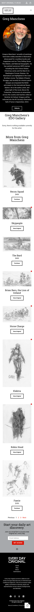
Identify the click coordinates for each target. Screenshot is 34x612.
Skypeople (17, 223)
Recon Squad (17, 191)
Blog (17, 567)
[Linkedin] (23, 596)
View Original (17, 228)
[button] (30, 10)
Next (24, 518)
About (17, 569)
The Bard (17, 255)
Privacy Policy (22, 605)
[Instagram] (15, 596)
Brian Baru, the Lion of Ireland (17, 291)
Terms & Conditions (13, 605)
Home (17, 565)
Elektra (17, 390)
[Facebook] (11, 596)
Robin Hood (17, 447)
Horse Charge (17, 326)
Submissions (17, 571)
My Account (27, 3)
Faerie (17, 500)
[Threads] (19, 596)
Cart (30, 3)
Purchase (17, 199)
